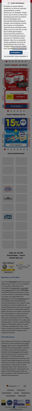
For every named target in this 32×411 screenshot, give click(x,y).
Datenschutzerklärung (19, 48)
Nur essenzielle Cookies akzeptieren (15, 56)
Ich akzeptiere (15, 52)
